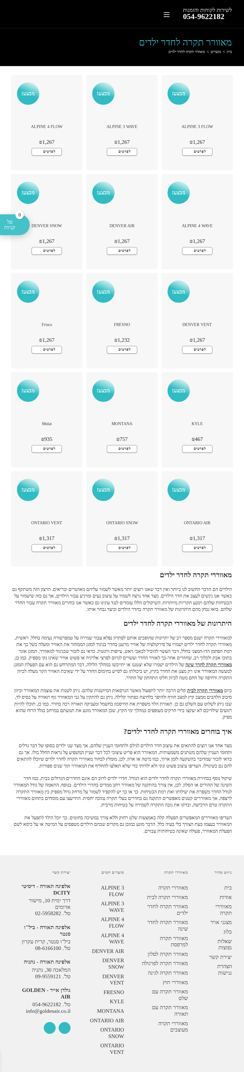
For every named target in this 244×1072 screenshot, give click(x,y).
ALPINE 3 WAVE (122, 126)
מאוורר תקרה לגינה (168, 973)
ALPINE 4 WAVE (197, 226)
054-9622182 (203, 16)
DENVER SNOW (47, 226)
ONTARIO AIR (197, 523)
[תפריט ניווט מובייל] (167, 14)
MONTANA (122, 424)
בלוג (227, 932)
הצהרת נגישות (224, 969)
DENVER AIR (122, 226)
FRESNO (122, 324)
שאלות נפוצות (225, 944)
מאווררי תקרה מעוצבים (173, 1026)
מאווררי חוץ (175, 982)
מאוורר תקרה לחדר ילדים (186, 51)
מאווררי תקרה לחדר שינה (208, 664)
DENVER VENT (197, 324)
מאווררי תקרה (223, 910)
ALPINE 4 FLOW (46, 126)
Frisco (47, 324)
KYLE (197, 424)
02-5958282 (48, 913)
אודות (226, 897)
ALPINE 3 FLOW (197, 126)
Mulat (47, 424)
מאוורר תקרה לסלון (168, 954)
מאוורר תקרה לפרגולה (165, 963)
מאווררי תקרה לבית (205, 690)
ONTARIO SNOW (122, 523)
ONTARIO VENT (46, 523)
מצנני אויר (221, 922)
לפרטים (200, 151)
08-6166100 (48, 948)
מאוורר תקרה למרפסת (174, 941)
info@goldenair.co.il (48, 1011)
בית (228, 888)
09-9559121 (48, 976)
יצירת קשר (220, 957)
